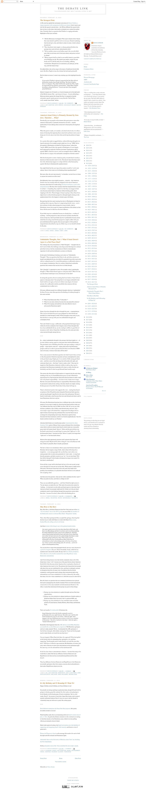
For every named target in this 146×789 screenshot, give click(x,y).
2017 (87, 320)
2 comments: (69, 496)
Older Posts (78, 758)
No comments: (69, 103)
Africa (54, 750)
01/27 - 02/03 (91, 306)
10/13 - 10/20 (91, 191)
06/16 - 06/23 (91, 235)
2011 (87, 335)
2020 (87, 161)
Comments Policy (88, 69)
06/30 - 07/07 (91, 230)
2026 (87, 145)
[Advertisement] (94, 25)
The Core (86, 137)
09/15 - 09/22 (91, 202)
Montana (48, 751)
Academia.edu (88, 82)
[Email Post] (75, 103)
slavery (60, 751)
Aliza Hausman (90, 379)
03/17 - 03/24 (91, 269)
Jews (65, 230)
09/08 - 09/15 (91, 204)
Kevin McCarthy (45, 674)
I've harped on (48, 549)
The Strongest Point (47, 20)
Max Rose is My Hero (48, 507)
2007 (87, 345)
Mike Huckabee (63, 674)
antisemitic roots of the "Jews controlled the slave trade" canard (61, 746)
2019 (87, 163)
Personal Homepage (89, 77)
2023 (87, 153)
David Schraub (98, 42)
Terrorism (67, 751)
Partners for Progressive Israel (48, 733)
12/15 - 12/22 (91, 171)
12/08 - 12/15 (91, 173)
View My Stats (73, 780)
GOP (67, 672)
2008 (87, 343)
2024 (87, 150)
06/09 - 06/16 (91, 238)
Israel (52, 230)
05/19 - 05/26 (91, 246)
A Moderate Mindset (91, 368)
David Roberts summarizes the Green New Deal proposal (55, 708)
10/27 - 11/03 (91, 186)
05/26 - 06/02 (91, 243)
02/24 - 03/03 (91, 277)
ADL (46, 672)
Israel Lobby (59, 230)
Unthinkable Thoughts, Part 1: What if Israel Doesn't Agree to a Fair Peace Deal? (59, 240)
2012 (87, 332)
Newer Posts (43, 758)
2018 (87, 317)
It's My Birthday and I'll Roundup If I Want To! (57, 683)
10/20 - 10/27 (91, 189)
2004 (87, 353)
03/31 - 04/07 (91, 264)
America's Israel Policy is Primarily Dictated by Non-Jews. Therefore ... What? (59, 116)
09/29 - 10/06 (91, 196)
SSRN (85, 80)
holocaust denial (70, 105)
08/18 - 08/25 (91, 212)
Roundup (54, 751)
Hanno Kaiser (87, 121)
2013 (87, 330)
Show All (104, 390)
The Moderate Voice (94, 108)
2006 (87, 348)
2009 (87, 340)
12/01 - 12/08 (91, 176)
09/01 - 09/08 (91, 207)
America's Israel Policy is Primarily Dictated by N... (96, 288)
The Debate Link (73, 8)
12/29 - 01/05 (91, 165)
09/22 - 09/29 (91, 199)
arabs (69, 750)
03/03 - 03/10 (91, 274)
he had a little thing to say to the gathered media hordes (60, 526)
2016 (87, 322)
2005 (87, 351)
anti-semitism (49, 105)
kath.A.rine (87, 131)
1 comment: (68, 671)
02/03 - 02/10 (91, 303)
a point (42, 549)
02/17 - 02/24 (91, 279)
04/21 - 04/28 (91, 256)
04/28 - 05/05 (91, 253)
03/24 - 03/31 (91, 266)
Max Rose (54, 674)
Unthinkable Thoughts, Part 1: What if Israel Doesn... (95, 292)
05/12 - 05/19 (91, 248)
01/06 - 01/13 (91, 314)
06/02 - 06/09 (91, 240)
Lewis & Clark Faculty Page (91, 84)
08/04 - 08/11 (91, 217)
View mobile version (60, 761)
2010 (87, 338)
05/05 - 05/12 (91, 251)
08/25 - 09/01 (91, 209)
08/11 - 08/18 (91, 215)
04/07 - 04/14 (91, 261)
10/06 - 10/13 (91, 194)
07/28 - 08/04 (91, 220)
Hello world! (89, 376)
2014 (87, 327)
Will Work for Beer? (91, 370)
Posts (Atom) (51, 767)
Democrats (61, 672)
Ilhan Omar (73, 672)
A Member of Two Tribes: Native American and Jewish (94, 381)
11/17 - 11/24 (91, 178)
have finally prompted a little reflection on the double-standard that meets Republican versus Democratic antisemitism (59, 554)
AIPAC (47, 230)
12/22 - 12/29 (91, 168)
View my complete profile (92, 58)
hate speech (59, 105)
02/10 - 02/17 (91, 282)
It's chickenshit (54, 610)
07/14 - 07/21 (91, 225)
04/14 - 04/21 (91, 259)
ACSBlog (88, 372)
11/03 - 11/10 (91, 184)
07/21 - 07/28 (91, 222)
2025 (87, 148)
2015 (87, 325)
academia (48, 750)
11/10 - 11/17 (91, 181)
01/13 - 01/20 (91, 311)
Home (60, 758)
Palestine (54, 497)
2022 (87, 155)
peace (60, 497)
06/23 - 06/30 (91, 233)
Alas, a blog (89, 375)
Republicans (73, 674)
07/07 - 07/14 (91, 228)
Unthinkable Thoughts (70, 497)
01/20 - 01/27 (91, 309)
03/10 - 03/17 (91, 271)
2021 (87, 158)
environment (76, 750)
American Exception (92, 385)
